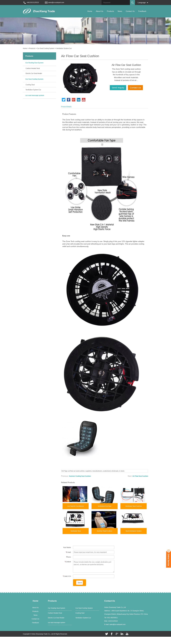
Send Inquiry (118, 87)
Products (110, 11)
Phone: (68, 557)
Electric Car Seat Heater (34, 73)
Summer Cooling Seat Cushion (80, 476)
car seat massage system (34, 95)
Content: (68, 562)
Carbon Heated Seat (33, 68)
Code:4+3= (67, 576)
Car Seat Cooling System (45, 48)
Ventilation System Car (64, 48)
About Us (99, 11)
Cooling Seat (30, 85)
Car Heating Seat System (34, 63)
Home (89, 11)
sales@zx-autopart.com (56, 2)
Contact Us (130, 11)
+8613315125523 (33, 2)
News (120, 11)
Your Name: (67, 547)
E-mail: (68, 552)
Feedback (142, 11)
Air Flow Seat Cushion (140, 476)
